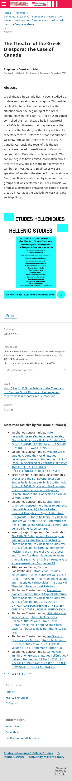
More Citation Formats (19, 370)
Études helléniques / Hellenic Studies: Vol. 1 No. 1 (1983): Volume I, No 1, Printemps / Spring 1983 (39, 644)
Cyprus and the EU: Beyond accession (36, 478)
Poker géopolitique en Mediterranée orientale (37, 434)
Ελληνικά (12, 703)
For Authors (12, 732)
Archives (20, 12)
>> (29, 673)
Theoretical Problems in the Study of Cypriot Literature (39, 592)
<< (5, 673)
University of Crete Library (46, 757)
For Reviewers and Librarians (22, 738)
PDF (11, 315)
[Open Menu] (4, 4)
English (10, 692)
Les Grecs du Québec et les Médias (37, 638)
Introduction (40, 571)
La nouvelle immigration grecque (36, 653)
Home (7, 12)
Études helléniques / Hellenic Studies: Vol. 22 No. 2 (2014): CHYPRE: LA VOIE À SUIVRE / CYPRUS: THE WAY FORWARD (39, 444)
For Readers (12, 726)
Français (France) (17, 697)
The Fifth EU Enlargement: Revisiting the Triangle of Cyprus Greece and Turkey (38, 538)
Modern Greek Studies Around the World (38, 453)
